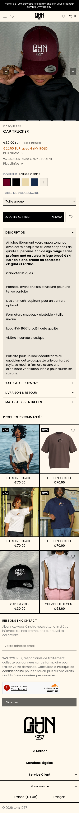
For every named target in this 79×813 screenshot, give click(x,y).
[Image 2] (21, 120)
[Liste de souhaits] (12, 16)
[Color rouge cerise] (7, 182)
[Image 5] (58, 120)
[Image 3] (33, 120)
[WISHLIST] (71, 217)
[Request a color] (44, 182)
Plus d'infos (11, 153)
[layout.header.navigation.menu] (5, 16)
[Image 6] (70, 120)
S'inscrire (12, 702)
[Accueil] (39, 16)
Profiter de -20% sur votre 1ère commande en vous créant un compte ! (39, 5)
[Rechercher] (64, 16)
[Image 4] (45, 120)
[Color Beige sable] (25, 182)
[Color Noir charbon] (16, 182)
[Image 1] (8, 120)
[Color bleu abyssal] (34, 182)
